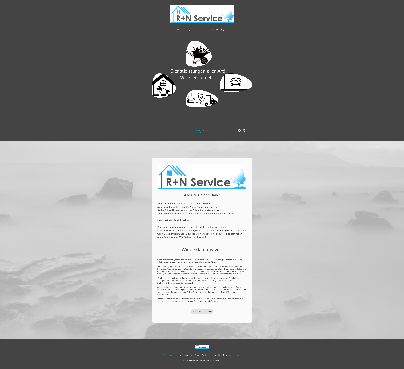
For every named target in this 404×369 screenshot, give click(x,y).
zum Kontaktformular (202, 311)
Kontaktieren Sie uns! (202, 131)
